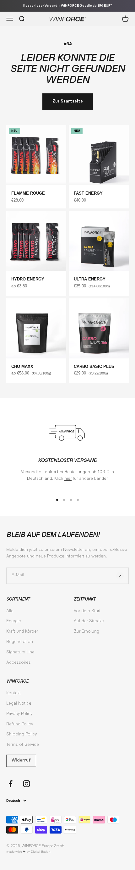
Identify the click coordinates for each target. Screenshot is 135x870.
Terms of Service (22, 745)
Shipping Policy (21, 734)
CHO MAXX (22, 366)
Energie (13, 621)
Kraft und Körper (22, 632)
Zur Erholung (86, 632)
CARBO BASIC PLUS (94, 366)
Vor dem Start (87, 611)
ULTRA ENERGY (89, 279)
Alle (10, 611)
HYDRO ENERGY (27, 279)
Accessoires (18, 663)
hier (68, 479)
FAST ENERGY (88, 193)
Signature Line (20, 652)
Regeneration (19, 642)
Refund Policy (19, 724)
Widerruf (21, 760)
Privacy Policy (19, 714)
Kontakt (13, 693)
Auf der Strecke (89, 621)
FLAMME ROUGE (28, 193)
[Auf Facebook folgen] (10, 783)
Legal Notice (18, 704)
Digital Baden (41, 852)
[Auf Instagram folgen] (26, 783)
